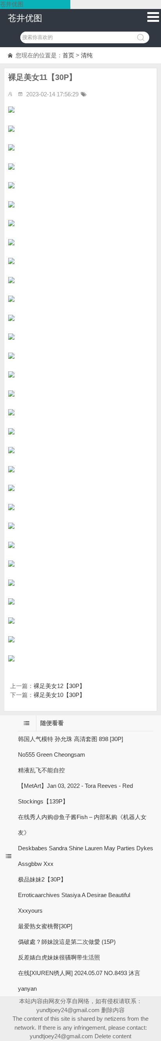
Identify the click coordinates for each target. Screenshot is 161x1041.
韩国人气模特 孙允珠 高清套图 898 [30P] (70, 739)
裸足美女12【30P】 (59, 686)
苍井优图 (25, 18)
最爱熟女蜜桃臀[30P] (45, 926)
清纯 (87, 55)
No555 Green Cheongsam (51, 754)
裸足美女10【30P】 (59, 695)
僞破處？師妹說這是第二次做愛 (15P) (67, 941)
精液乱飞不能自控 (41, 770)
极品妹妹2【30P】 (42, 879)
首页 (68, 55)
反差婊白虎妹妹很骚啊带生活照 (59, 957)
